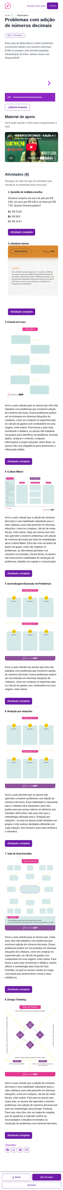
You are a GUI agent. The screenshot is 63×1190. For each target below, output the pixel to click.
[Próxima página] (49, 83)
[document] (31, 88)
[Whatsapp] (14, 1149)
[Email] (26, 1149)
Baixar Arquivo (18, 107)
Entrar (53, 6)
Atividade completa (21, 232)
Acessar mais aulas (36, 6)
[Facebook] (7, 1149)
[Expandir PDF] (48, 97)
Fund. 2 (9, 15)
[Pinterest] (20, 1149)
